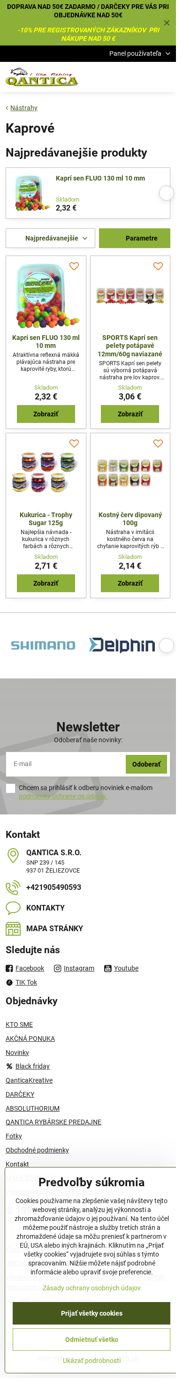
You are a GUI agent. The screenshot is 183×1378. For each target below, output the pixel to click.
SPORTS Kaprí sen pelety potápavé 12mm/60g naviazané (130, 346)
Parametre (141, 238)
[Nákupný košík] (142, 77)
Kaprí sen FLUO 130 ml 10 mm (100, 178)
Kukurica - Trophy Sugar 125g (46, 519)
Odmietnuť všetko (91, 1339)
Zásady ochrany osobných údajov (92, 1288)
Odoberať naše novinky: (88, 740)
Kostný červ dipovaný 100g (130, 519)
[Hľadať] (119, 77)
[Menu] (164, 77)
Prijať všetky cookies (91, 1313)
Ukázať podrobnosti (92, 1360)
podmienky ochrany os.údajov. (63, 796)
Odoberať (146, 764)
